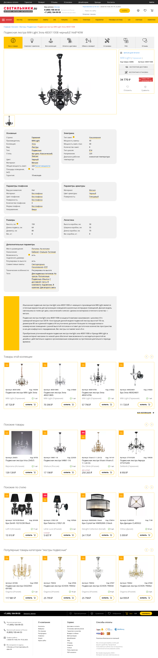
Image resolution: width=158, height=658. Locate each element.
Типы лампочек (72, 650)
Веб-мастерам (72, 636)
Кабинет (35, 252)
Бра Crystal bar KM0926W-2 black (97, 523)
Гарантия (28, 2)
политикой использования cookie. (108, 649)
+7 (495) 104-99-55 (60, 12)
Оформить (146, 613)
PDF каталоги (71, 652)
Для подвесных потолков (42, 273)
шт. (131, 613)
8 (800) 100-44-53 (59, 10)
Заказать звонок (30, 613)
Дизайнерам (83, 2)
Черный (35, 159)
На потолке (45, 249)
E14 (90, 150)
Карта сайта (42, 640)
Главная (7, 27)
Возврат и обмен (72, 633)
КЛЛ (46, 267)
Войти (151, 2)
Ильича (45, 279)
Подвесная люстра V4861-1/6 (57, 460)
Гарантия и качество (74, 631)
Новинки (41, 636)
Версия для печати (132, 53)
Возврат (41, 2)
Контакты (111, 2)
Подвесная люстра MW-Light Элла (21, 392)
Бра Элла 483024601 (129, 392)
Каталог (9, 20)
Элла (34, 144)
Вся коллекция (144, 413)
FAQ (68, 640)
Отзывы (54, 2)
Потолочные (43, 276)
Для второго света (48, 287)
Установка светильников (75, 629)
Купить (29, 405)
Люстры (22, 27)
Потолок (35, 249)
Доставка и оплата (11, 2)
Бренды (98, 2)
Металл (35, 163)
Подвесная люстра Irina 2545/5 (20, 460)
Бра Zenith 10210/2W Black (18, 523)
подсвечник (47, 285)
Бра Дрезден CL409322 (130, 523)
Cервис (70, 622)
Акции (40, 638)
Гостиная (52, 252)
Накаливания (95, 137)
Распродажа (42, 633)
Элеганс (35, 156)
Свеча (44, 282)
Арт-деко (35, 153)
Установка (68, 2)
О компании (44, 622)
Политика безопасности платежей (107, 638)
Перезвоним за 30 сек (91, 7)
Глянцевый (94, 196)
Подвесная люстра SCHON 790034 (98, 586)
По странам (42, 631)
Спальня (43, 252)
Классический (46, 153)
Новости (70, 645)
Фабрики (41, 629)
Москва (57, 7)
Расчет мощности (42, 166)
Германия (36, 137)
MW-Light (36, 141)
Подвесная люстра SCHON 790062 (136, 586)
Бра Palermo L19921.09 (54, 523)
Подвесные (32, 27)
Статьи (69, 648)
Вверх (34, 209)
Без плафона (37, 193)
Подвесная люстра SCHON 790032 (59, 586)
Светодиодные (38, 264)
